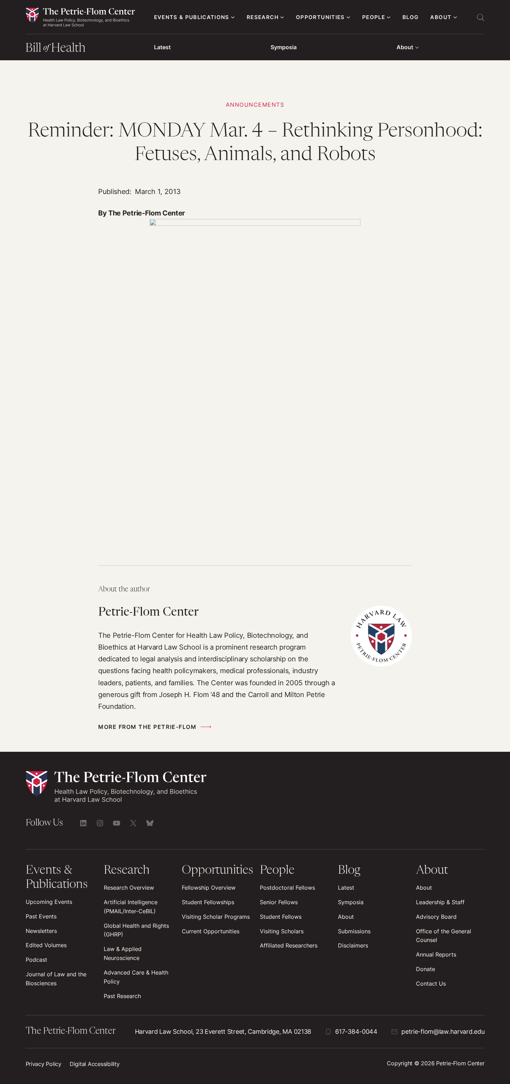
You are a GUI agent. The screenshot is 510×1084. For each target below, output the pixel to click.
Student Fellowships (208, 902)
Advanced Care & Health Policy (136, 977)
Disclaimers (353, 945)
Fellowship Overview (209, 887)
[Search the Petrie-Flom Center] (480, 17)
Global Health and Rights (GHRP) (136, 930)
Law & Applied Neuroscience (123, 953)
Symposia (284, 47)
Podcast (36, 959)
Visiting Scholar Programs (216, 916)
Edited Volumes (46, 945)
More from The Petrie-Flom (147, 726)
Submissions (354, 931)
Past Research (122, 996)
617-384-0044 (356, 1031)
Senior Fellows (279, 902)
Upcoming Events (49, 901)
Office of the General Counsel (443, 936)
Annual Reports (436, 954)
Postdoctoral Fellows (287, 887)
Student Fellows (280, 916)
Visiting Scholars (282, 931)
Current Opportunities (210, 931)
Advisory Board (436, 916)
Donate (425, 969)
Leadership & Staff (440, 902)
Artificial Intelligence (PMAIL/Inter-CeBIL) (131, 907)
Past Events (41, 916)
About (405, 47)
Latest (162, 47)
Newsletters (41, 930)
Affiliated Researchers (288, 945)
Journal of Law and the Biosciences (56, 979)
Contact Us (431, 983)
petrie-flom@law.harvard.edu (442, 1031)
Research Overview (129, 887)
